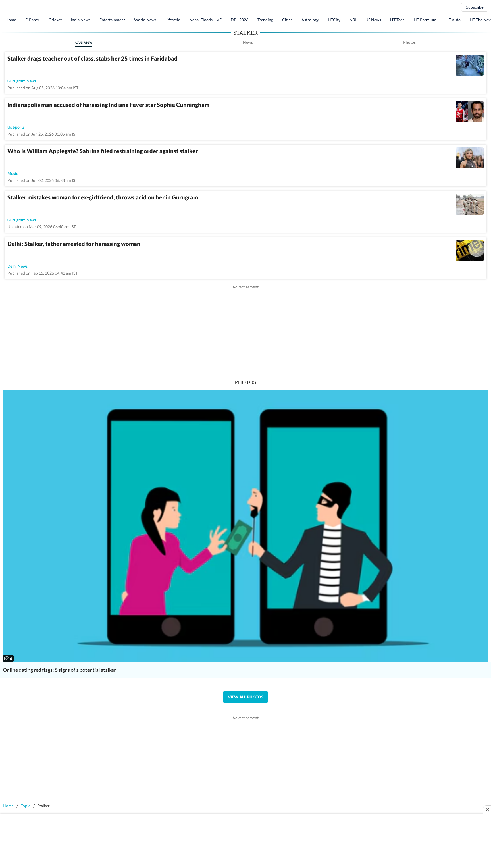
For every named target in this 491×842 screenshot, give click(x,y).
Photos (409, 42)
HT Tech (397, 19)
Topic (25, 805)
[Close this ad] (487, 810)
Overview (83, 42)
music (12, 173)
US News (373, 19)
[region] (245, 329)
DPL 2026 (239, 19)
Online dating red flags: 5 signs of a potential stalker (59, 670)
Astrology (310, 19)
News (248, 42)
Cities (287, 19)
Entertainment (112, 19)
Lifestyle (172, 19)
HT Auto (453, 19)
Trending (265, 19)
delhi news (17, 266)
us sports (15, 127)
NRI (352, 19)
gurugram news (21, 80)
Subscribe (475, 7)
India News (80, 19)
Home (10, 19)
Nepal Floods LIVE (205, 19)
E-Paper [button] (32, 19)
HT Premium (425, 19)
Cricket (55, 19)
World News (145, 19)
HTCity (334, 19)
